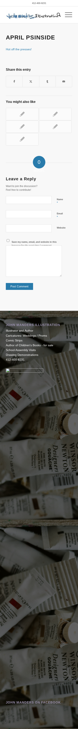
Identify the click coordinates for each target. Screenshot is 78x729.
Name (60, 201)
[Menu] (66, 14)
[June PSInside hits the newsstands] (55, 126)
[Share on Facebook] (14, 81)
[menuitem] (57, 14)
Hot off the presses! (19, 49)
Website (61, 227)
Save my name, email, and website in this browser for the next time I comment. (34, 244)
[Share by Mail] (64, 81)
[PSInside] (22, 114)
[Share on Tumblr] (47, 81)
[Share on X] (31, 81)
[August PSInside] (22, 126)
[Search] (57, 14)
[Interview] (22, 139)
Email (60, 215)
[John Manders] (32, 14)
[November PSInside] (55, 114)
